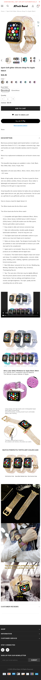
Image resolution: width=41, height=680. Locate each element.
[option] (20, 34)
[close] (39, 2)
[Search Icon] (8, 6)
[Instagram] (2, 650)
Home (3, 11)
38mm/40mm (5, 90)
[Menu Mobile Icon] (2, 6)
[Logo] (20, 6)
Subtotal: (3, 102)
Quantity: (3, 95)
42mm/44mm (15, 90)
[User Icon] (33, 6)
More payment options (20, 125)
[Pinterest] (7, 650)
